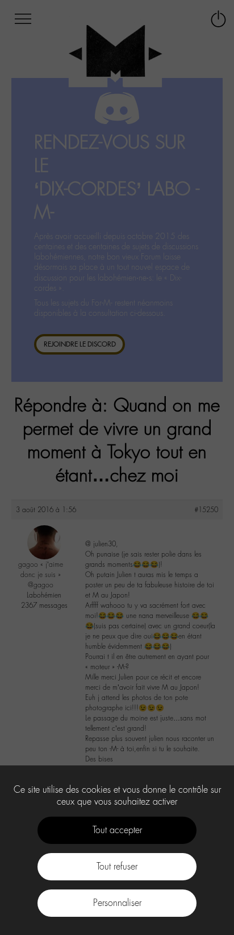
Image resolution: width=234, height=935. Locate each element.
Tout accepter (117, 830)
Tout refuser (117, 866)
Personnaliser (117, 903)
